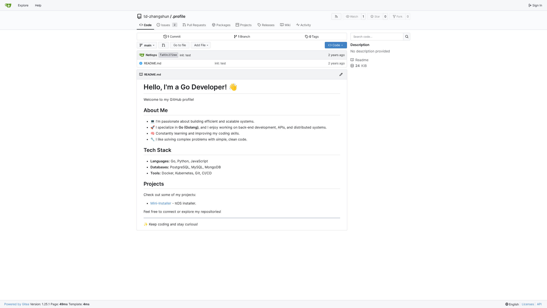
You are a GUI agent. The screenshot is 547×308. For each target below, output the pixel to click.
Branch (244, 36)
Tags (314, 36)
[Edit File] (341, 74)
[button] (163, 45)
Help (38, 5)
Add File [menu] (200, 45)
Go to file (180, 45)
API (539, 304)
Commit (174, 36)
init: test (185, 55)
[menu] (512, 304)
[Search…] (406, 36)
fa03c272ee (168, 54)
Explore (23, 5)
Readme (361, 60)
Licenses (528, 304)
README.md (152, 63)
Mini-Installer (160, 203)
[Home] (8, 5)
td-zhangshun (156, 16)
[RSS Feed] (336, 16)
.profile (178, 16)
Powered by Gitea (16, 304)
